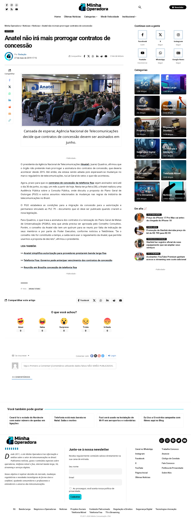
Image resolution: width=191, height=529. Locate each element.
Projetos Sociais (145, 130)
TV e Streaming (145, 195)
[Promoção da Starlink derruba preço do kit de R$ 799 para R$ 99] (139, 230)
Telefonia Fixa (144, 173)
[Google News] (178, 56)
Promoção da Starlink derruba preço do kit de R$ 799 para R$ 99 (166, 231)
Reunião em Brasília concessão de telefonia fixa (50, 267)
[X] (160, 38)
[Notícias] (173, 192)
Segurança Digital (146, 152)
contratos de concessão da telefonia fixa (71, 182)
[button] (140, 7)
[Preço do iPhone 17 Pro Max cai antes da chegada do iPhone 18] (139, 218)
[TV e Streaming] (147, 192)
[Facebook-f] (7, 5)
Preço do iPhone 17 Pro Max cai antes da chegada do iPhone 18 (165, 219)
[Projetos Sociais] (147, 127)
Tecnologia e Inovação (156, 239)
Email (71, 477)
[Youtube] (16, 9)
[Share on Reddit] (102, 56)
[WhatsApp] (160, 56)
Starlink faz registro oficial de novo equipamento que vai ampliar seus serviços (163, 245)
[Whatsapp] (16, 5)
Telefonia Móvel (172, 173)
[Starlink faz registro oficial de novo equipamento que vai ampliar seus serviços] (139, 243)
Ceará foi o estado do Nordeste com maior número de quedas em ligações (27, 420)
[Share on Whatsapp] (93, 56)
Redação (22, 54)
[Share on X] (89, 56)
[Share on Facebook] (84, 56)
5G (138, 87)
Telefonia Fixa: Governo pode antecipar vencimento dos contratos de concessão (68, 260)
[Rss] (12, 9)
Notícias (9, 31)
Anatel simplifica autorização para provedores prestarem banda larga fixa (65, 253)
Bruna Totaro (34, 289)
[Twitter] (7, 9)
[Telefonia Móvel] (173, 170)
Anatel (85, 164)
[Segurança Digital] (147, 149)
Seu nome (73, 466)
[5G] (147, 84)
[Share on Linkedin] (97, 56)
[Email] (106, 56)
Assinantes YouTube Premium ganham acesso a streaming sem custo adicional (166, 258)
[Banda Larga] (173, 84)
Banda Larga (169, 87)
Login (113, 355)
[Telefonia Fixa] (147, 170)
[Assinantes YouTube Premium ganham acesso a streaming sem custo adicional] (139, 257)
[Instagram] (12, 5)
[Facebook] (142, 38)
